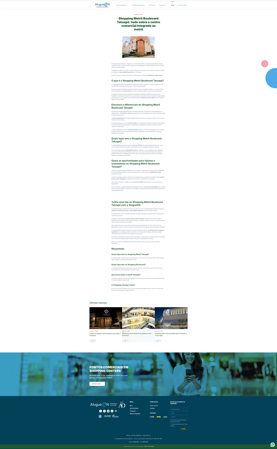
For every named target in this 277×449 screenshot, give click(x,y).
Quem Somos (182, 5)
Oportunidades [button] (121, 5)
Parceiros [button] (162, 5)
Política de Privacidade (149, 446)
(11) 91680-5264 (134, 442)
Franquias (152, 5)
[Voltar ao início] (102, 5)
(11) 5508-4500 (144, 442)
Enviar (183, 428)
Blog (172, 5)
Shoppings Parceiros (138, 5)
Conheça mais (96, 383)
